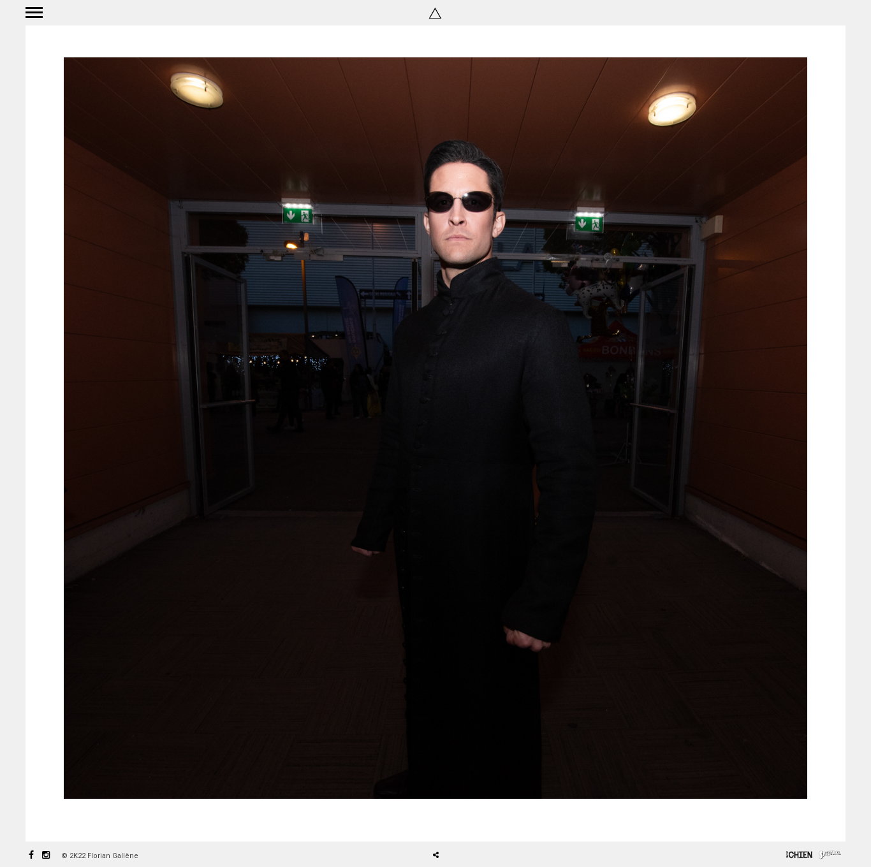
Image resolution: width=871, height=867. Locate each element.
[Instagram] (46, 856)
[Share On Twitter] (458, 819)
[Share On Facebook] (440, 819)
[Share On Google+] (496, 819)
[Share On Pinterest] (477, 819)
